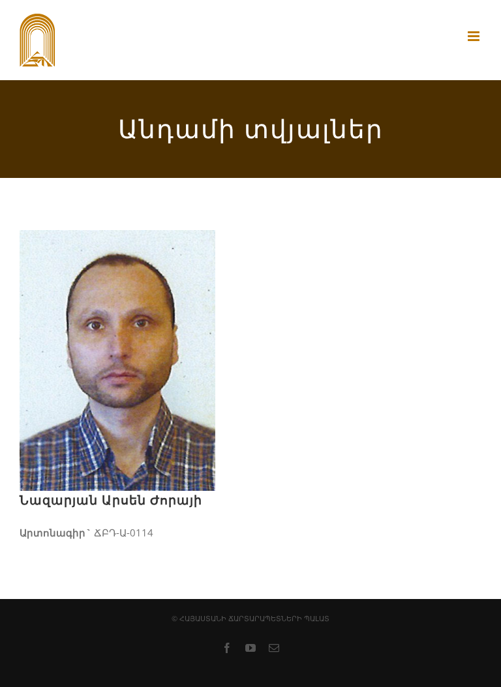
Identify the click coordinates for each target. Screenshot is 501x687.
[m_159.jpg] (117, 241)
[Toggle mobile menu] (474, 36)
